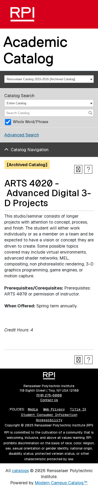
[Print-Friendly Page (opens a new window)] (78, 169)
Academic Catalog (35, 50)
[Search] (90, 113)
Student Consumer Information (49, 415)
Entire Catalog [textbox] (16, 103)
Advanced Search (21, 135)
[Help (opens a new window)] (88, 169)
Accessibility (49, 420)
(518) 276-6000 (49, 395)
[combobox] (49, 79)
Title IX (78, 409)
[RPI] (22, 14)
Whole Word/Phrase (30, 121)
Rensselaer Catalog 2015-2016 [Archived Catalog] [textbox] (41, 79)
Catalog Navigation (30, 149)
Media (33, 409)
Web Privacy (54, 409)
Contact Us (49, 400)
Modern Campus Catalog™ (61, 482)
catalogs (20, 470)
